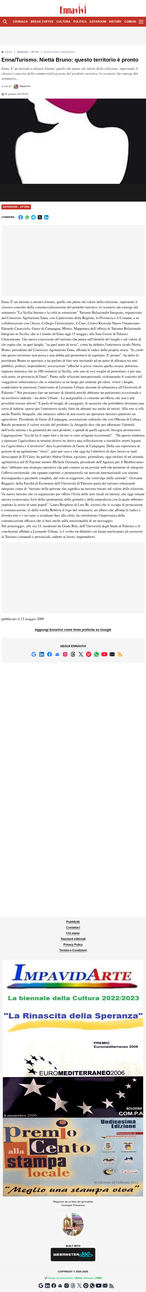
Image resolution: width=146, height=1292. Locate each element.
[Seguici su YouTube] (104, 654)
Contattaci (73, 927)
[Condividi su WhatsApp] (27, 217)
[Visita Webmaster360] (73, 1254)
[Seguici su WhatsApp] (96, 654)
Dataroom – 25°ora (28, 51)
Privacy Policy (73, 944)
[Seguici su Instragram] (65, 654)
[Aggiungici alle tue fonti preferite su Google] (34, 654)
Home (8, 51)
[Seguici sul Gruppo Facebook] (57, 654)
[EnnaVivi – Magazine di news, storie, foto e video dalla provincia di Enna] (73, 8)
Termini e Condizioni (73, 950)
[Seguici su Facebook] (49, 654)
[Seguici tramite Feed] (120, 654)
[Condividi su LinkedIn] (46, 217)
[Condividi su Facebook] (21, 217)
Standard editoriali (73, 938)
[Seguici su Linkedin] (42, 654)
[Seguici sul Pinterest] (89, 654)
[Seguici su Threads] (73, 654)
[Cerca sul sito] (5, 22)
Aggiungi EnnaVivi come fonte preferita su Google (73, 629)
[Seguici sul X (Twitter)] (81, 654)
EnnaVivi (24, 86)
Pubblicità (73, 921)
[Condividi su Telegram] (33, 217)
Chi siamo (73, 933)
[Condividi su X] (40, 217)
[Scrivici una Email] (112, 654)
